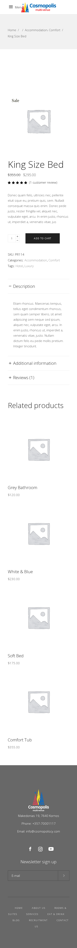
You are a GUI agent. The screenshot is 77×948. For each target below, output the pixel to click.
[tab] (38, 286)
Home (12, 30)
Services (32, 914)
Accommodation (36, 30)
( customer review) (43, 182)
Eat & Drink (56, 914)
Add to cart (42, 238)
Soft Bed (16, 656)
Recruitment (38, 920)
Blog (16, 920)
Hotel (19, 266)
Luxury (29, 266)
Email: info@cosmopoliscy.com (38, 831)
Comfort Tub (20, 740)
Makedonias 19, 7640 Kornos (38, 816)
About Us (38, 907)
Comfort (54, 30)
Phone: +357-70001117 (39, 823)
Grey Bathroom (22, 487)
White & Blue (20, 571)
